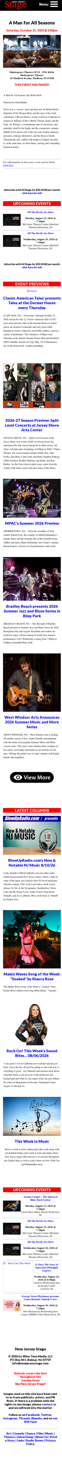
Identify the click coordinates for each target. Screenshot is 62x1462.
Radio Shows (34, 1440)
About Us (41, 1437)
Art (8, 1433)
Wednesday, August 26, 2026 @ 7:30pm (40, 241)
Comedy (18, 1433)
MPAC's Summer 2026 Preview (32, 523)
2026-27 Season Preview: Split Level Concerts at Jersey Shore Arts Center (32, 425)
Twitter (46, 1414)
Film (40, 1433)
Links (20, 1440)
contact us (49, 1404)
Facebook (33, 1414)
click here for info (32, 193)
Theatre (9, 1437)
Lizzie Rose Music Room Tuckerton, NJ (40, 1214)
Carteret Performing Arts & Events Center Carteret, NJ (47, 1285)
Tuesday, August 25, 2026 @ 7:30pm (40, 220)
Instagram (10, 1418)
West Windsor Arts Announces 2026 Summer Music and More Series (32, 722)
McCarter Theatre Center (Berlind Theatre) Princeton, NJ (40, 226)
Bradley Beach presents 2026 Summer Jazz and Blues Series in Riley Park (32, 611)
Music (49, 1433)
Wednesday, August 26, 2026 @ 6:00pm (46, 1278)
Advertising (25, 1437)
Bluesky (36, 1418)
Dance (30, 1433)
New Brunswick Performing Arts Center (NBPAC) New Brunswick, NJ (40, 1313)
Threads (24, 1418)
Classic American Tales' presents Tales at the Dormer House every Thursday (32, 303)
